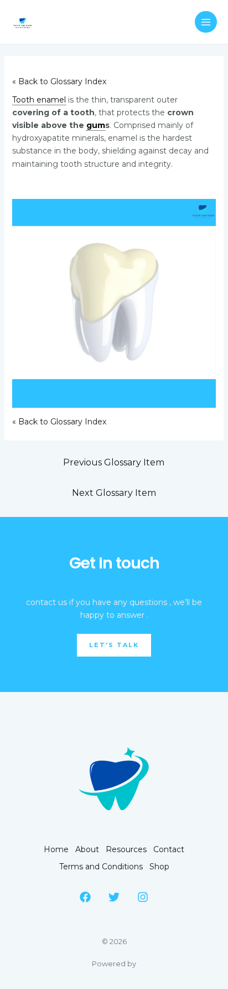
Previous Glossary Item (113, 462)
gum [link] (95, 125)
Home (56, 849)
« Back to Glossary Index (59, 81)
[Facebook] (85, 897)
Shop (159, 867)
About (87, 849)
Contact (168, 849)
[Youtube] (114, 897)
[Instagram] (142, 897)
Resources (126, 849)
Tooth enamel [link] (39, 100)
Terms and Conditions (101, 867)
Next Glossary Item (114, 493)
